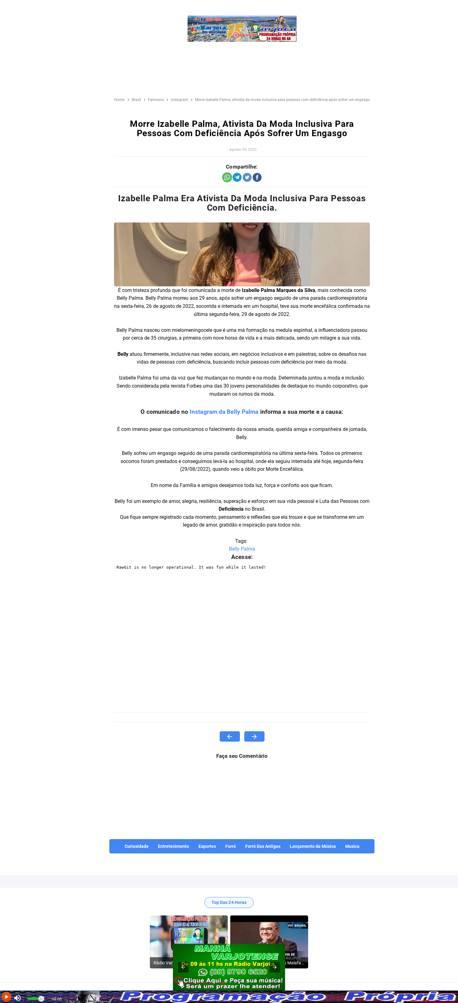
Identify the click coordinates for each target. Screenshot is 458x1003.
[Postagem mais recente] (230, 736)
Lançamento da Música (313, 846)
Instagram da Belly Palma (224, 411)
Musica (352, 846)
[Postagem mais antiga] (254, 736)
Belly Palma (242, 549)
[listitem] (189, 941)
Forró (230, 846)
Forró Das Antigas (262, 846)
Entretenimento (173, 846)
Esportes (207, 846)
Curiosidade (137, 846)
